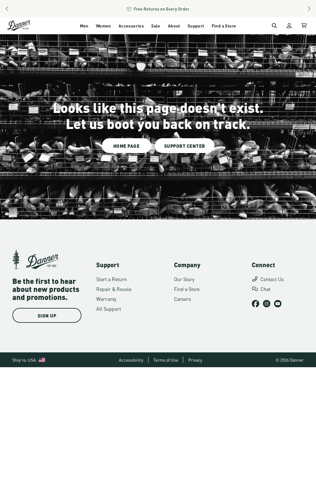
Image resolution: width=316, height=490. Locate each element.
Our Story (184, 279)
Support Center (184, 145)
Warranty (106, 298)
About (174, 25)
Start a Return (111, 279)
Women (103, 25)
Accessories (131, 25)
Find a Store (224, 25)
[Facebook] (255, 303)
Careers (182, 298)
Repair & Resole (113, 289)
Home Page (126, 145)
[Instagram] (266, 303)
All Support (108, 308)
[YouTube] (277, 303)
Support (196, 25)
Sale (155, 25)
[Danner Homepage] (26, 25)
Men (84, 25)
